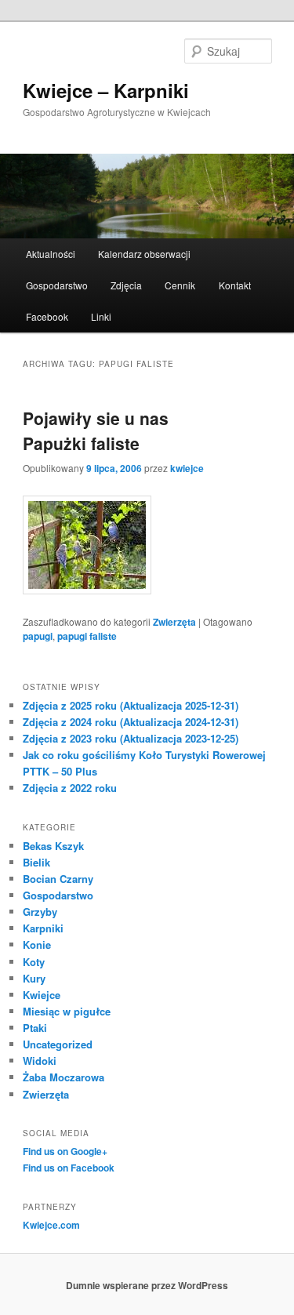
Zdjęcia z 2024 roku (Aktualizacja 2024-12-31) (130, 721)
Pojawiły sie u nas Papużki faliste (96, 430)
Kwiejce (41, 994)
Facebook (47, 316)
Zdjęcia (126, 285)
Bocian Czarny (58, 878)
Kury (34, 978)
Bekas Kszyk (53, 845)
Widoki (39, 1060)
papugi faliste (87, 636)
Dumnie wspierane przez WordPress (147, 1285)
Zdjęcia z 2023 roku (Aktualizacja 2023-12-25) (130, 738)
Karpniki (43, 928)
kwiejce (187, 468)
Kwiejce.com (51, 1225)
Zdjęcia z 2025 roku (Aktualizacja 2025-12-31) (130, 705)
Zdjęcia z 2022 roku (70, 787)
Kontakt (235, 285)
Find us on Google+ (65, 1151)
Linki (101, 316)
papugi (38, 636)
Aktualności (50, 253)
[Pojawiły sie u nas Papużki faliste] (87, 590)
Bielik (36, 862)
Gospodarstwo (57, 285)
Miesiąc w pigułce (67, 1011)
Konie (37, 944)
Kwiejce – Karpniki (106, 90)
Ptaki (35, 1027)
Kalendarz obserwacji (144, 253)
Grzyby (40, 911)
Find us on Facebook (68, 1168)
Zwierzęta (174, 622)
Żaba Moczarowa (63, 1077)
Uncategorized (58, 1044)
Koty (34, 961)
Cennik (180, 285)
